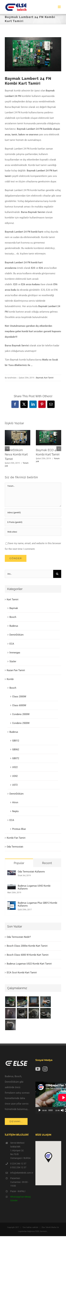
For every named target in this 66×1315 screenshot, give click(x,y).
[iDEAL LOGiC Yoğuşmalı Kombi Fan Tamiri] (45, 1013)
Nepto (15, 811)
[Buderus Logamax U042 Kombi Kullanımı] (11, 887)
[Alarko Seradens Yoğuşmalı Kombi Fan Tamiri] (22, 1013)
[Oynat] (39, 1110)
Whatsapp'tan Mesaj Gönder (20, 1198)
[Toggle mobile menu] (59, 7)
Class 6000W (19, 705)
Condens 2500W (20, 723)
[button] (7, 448)
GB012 (15, 740)
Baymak (39, 378)
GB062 (15, 749)
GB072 (15, 758)
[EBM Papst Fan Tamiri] (22, 1001)
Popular (19, 863)
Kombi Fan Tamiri (16, 837)
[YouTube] (37, 1069)
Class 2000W (19, 696)
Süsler (12, 661)
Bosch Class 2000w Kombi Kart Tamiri (27, 945)
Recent (47, 863)
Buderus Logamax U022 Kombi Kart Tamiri (29, 963)
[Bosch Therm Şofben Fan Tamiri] (10, 1013)
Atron (15, 802)
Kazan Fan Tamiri (16, 670)
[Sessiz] (62, 1110)
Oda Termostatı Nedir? (19, 937)
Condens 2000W (20, 714)
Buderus (13, 625)
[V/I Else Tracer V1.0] (33, 1001)
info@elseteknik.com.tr (20, 1172)
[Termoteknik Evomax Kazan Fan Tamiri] (33, 1013)
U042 (15, 776)
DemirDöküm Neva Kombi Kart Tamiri (16, 454)
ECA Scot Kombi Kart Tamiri (22, 972)
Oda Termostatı (15, 846)
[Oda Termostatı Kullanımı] (11, 872)
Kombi (10, 679)
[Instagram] (45, 1069)
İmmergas (14, 652)
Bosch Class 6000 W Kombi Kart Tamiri (28, 954)
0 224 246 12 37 (18, 1163)
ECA (11, 643)
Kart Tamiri (49, 378)
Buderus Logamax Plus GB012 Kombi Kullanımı (37, 904)
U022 (15, 767)
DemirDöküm (16, 634)
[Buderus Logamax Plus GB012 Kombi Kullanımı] (11, 904)
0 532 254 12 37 (18, 1167)
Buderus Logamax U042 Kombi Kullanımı (34, 887)
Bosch (12, 617)
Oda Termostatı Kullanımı (31, 871)
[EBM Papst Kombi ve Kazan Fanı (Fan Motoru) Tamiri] (45, 1001)
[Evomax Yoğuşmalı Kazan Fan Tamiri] (10, 1025)
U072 (15, 784)
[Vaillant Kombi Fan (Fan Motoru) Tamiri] (10, 1001)
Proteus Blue (19, 829)
